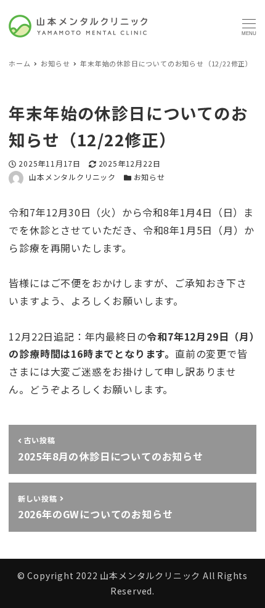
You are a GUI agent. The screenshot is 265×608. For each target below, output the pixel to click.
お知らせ (149, 177)
